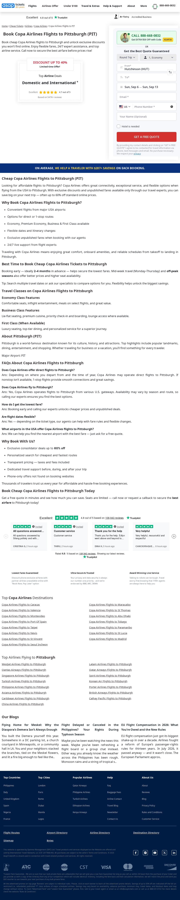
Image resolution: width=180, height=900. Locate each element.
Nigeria (7, 812)
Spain (6, 805)
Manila (41, 812)
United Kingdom (11, 798)
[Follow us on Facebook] (135, 852)
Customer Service (150, 818)
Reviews (146, 792)
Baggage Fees (114, 792)
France (7, 818)
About (145, 785)
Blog (144, 798)
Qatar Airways (80, 785)
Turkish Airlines (80, 798)
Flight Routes (12, 832)
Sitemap (9, 840)
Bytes (50, 840)
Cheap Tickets (16, 26)
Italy (6, 792)
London (41, 785)
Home (5, 26)
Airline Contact (114, 798)
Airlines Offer (50, 6)
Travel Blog (112, 805)
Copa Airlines (40, 26)
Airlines (28, 26)
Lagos (41, 818)
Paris (40, 792)
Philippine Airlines (81, 792)
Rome (41, 798)
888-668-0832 (167, 5)
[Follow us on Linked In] (174, 852)
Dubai (41, 805)
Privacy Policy (148, 805)
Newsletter (112, 812)
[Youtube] (154, 852)
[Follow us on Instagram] (145, 852)
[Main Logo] (13, 6)
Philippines (9, 785)
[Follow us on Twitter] (164, 852)
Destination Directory (146, 832)
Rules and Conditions (152, 812)
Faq (109, 785)
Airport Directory (57, 832)
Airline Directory (100, 832)
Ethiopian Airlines (81, 805)
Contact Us (112, 818)
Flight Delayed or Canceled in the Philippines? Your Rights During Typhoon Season (90, 729)
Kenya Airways (80, 812)
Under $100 (71, 6)
